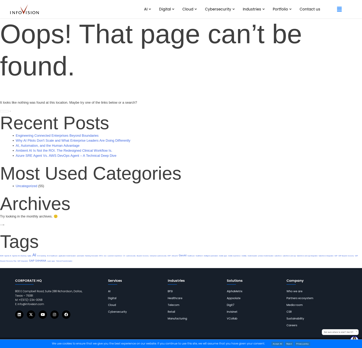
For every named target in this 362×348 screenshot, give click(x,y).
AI (34, 255)
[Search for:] (4, 110)
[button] (148, 9)
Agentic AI (7, 256)
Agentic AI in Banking (19, 256)
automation (80, 256)
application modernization (67, 256)
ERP (169, 256)
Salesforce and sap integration (307, 256)
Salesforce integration (326, 256)
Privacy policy (302, 344)
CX (124, 256)
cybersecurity (131, 256)
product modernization (265, 256)
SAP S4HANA (37, 260)
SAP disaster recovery (346, 256)
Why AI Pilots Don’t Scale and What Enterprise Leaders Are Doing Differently (73, 140)
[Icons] (19, 314)
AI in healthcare (52, 256)
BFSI (101, 256)
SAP (335, 256)
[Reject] (358, 343)
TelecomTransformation (64, 261)
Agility (29, 256)
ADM (1, 256)
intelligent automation (211, 256)
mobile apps (223, 256)
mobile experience (234, 256)
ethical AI (175, 256)
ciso (105, 256)
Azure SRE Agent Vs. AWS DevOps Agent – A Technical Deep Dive (66, 155)
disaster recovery (143, 256)
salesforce (278, 256)
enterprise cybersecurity (158, 256)
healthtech (199, 256)
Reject (289, 344)
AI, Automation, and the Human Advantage (47, 145)
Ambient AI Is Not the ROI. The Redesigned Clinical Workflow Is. (64, 150)
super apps (51, 261)
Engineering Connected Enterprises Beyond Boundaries (57, 135)
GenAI (183, 255)
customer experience (114, 256)
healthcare (191, 256)
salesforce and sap (289, 256)
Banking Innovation (91, 256)
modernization (252, 256)
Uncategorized (26, 186)
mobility (244, 256)
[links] (24, 9)
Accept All (277, 344)
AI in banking (41, 256)
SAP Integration (22, 261)
